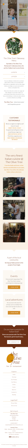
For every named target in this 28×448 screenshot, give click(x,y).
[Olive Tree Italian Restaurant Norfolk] (5, 4)
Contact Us (14, 392)
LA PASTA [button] (14, 72)
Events (14, 387)
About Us (14, 389)
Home (14, 374)
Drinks (14, 384)
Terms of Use (14, 405)
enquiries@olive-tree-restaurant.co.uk (14, 424)
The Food (14, 377)
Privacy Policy (14, 403)
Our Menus (14, 382)
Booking (14, 394)
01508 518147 (14, 423)
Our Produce (14, 379)
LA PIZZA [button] (14, 76)
